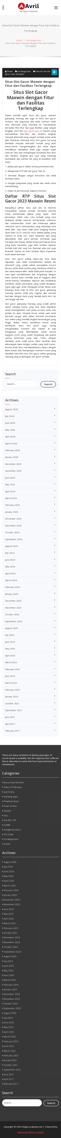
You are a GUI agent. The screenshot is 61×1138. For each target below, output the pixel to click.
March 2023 (11, 662)
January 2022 (11, 696)
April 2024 (10, 573)
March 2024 (11, 580)
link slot (39, 71)
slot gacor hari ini (33, 130)
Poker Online (10, 806)
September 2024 (13, 539)
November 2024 (13, 525)
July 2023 (9, 634)
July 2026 (9, 416)
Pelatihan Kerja (11, 801)
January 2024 (11, 594)
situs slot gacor (17, 74)
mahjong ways (11, 796)
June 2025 (10, 477)
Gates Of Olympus (13, 787)
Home (19, 40)
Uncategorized (33, 40)
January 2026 (11, 457)
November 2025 (13, 470)
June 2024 (10, 559)
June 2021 (10, 717)
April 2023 (10, 655)
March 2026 (11, 443)
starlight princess (12, 829)
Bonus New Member (14, 782)
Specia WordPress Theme (30, 1132)
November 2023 (13, 607)
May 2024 (10, 566)
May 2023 (10, 648)
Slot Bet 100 (10, 820)
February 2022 (12, 689)
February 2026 (12, 450)
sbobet (7, 810)
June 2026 (10, 422)
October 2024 (12, 532)
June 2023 (10, 641)
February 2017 (12, 730)
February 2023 (12, 669)
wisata (7, 843)
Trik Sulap (8, 834)
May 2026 (10, 429)
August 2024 (11, 546)
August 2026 (11, 409)
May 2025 (10, 484)
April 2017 (10, 723)
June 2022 (10, 676)
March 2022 (11, 682)
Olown (9, 71)
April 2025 (10, 491)
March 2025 (11, 498)
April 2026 (10, 436)
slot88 (7, 825)
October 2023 (12, 614)
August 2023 (11, 628)
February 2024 (12, 587)
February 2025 (12, 505)
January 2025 (11, 511)
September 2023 (13, 621)
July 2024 (9, 552)
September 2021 (13, 710)
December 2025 (13, 464)
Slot (6, 815)
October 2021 (12, 703)
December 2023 (13, 600)
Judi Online (9, 791)
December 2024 (13, 518)
